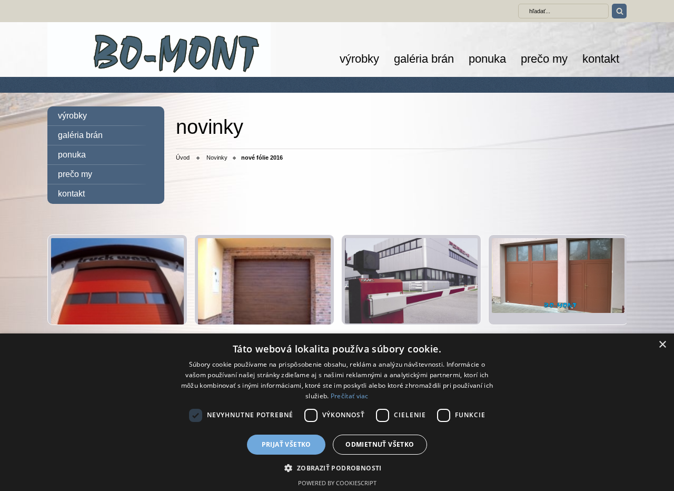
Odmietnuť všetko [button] (379, 444)
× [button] (662, 345)
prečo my (544, 58)
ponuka (487, 58)
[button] (336, 468)
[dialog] (337, 412)
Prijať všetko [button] (286, 444)
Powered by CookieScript (337, 483)
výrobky (359, 58)
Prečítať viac (350, 395)
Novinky (216, 157)
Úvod (183, 157)
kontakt (600, 58)
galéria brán (424, 58)
